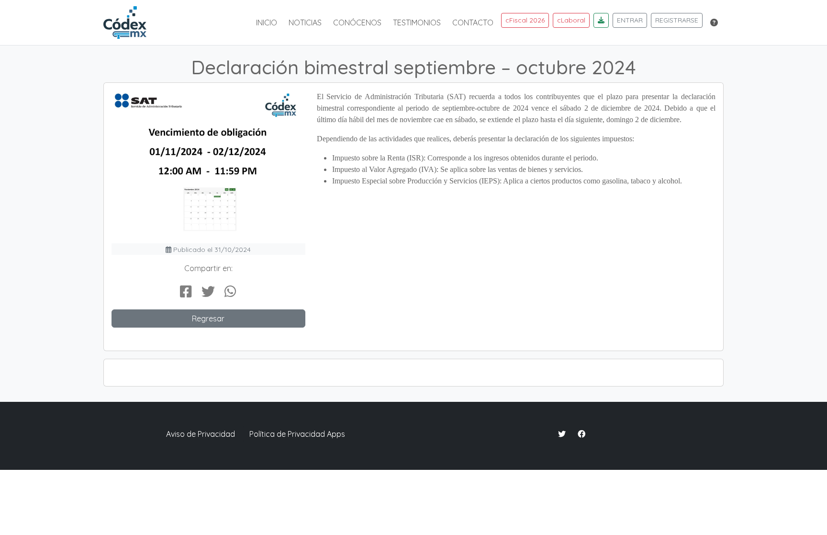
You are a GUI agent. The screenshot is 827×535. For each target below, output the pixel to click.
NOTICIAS (305, 22)
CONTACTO (472, 22)
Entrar (630, 20)
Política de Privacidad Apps (297, 434)
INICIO (266, 22)
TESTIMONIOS (417, 22)
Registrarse (676, 20)
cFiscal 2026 (525, 20)
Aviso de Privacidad (200, 434)
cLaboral (571, 20)
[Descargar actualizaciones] (601, 20)
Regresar (208, 318)
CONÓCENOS (357, 22)
